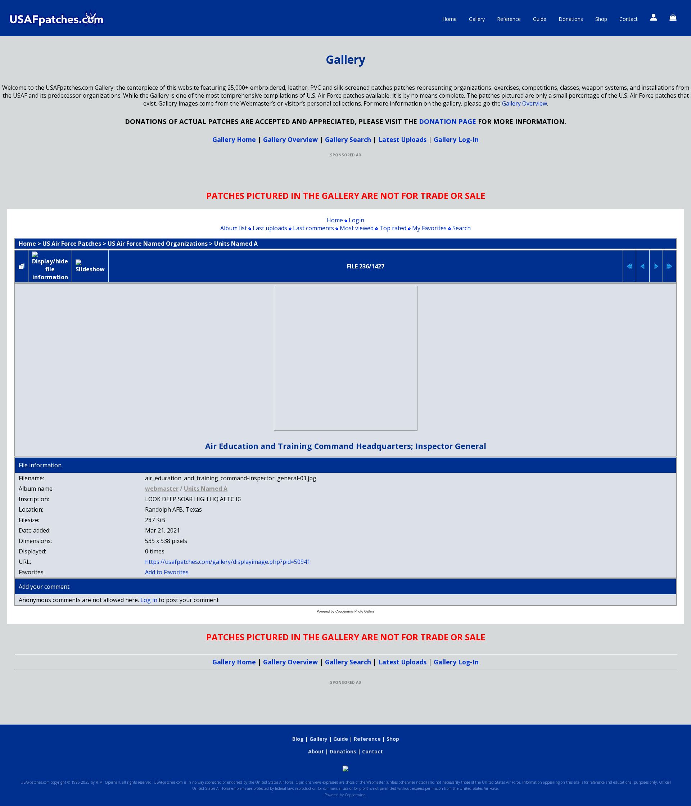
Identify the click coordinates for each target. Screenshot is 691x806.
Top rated (392, 228)
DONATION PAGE (447, 121)
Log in (148, 600)
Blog (298, 738)
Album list (233, 228)
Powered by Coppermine (345, 794)
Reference (509, 18)
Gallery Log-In (456, 139)
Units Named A (236, 244)
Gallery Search (348, 139)
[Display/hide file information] (50, 266)
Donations (571, 18)
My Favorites (429, 228)
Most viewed (357, 228)
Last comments (313, 228)
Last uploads (270, 228)
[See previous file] (642, 266)
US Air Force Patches (71, 244)
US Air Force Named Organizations (158, 244)
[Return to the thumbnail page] (21, 266)
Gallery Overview (524, 103)
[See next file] (656, 266)
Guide (539, 18)
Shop (601, 18)
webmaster (162, 489)
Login (356, 220)
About (316, 751)
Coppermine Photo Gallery (355, 611)
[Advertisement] (345, 173)
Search (461, 228)
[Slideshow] (90, 266)
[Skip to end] (669, 266)
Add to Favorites (167, 572)
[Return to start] (629, 266)
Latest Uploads (402, 139)
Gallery (477, 18)
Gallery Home (234, 139)
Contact (628, 18)
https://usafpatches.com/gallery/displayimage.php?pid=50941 (227, 562)
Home (449, 18)
